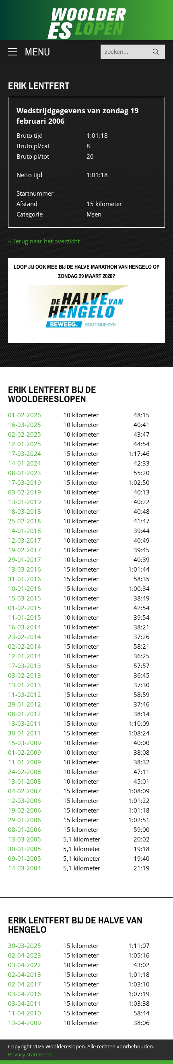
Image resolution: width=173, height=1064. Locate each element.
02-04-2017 (24, 984)
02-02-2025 (24, 434)
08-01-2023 (24, 473)
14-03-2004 (24, 868)
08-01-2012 (24, 714)
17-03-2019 (24, 482)
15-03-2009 (24, 743)
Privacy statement (29, 1054)
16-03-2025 (24, 425)
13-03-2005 (24, 839)
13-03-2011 (24, 723)
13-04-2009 (24, 1023)
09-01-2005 (24, 858)
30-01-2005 (24, 849)
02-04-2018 (24, 974)
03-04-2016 (24, 994)
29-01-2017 (24, 559)
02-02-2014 (24, 646)
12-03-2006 (24, 800)
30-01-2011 (24, 733)
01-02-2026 (24, 415)
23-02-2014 (24, 637)
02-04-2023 (24, 955)
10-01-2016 (24, 588)
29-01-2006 (24, 820)
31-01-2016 (24, 579)
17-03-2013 (24, 666)
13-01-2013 (24, 685)
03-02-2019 (24, 492)
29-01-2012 (24, 704)
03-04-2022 (24, 965)
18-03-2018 (24, 511)
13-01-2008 (24, 781)
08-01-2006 (24, 829)
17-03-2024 (24, 453)
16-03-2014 (24, 627)
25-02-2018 (24, 521)
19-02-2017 (24, 550)
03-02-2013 (24, 675)
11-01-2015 (24, 617)
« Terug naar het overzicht (44, 241)
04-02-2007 (24, 791)
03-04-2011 (24, 1003)
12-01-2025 (24, 444)
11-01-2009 (24, 762)
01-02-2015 (24, 608)
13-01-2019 (24, 502)
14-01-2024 (24, 463)
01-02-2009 (24, 752)
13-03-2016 (24, 569)
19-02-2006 (24, 810)
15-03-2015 (24, 598)
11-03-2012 (24, 694)
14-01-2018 (24, 531)
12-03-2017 (24, 540)
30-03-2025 (24, 945)
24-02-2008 (24, 772)
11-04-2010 (24, 1013)
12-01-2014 (24, 656)
